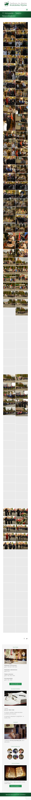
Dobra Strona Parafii (15, 794)
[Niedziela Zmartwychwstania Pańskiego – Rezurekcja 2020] (21, 757)
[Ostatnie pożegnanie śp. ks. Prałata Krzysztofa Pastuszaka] (15, 757)
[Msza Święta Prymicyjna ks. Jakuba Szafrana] (10, 757)
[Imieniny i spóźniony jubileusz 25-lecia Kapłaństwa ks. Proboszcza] (21, 751)
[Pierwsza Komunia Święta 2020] (10, 751)
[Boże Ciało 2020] (15, 751)
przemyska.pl (22, 794)
